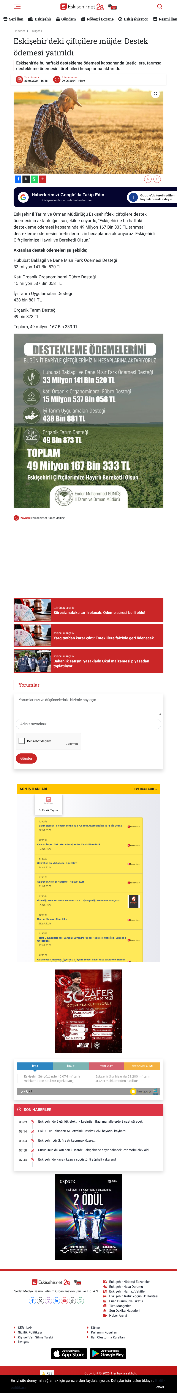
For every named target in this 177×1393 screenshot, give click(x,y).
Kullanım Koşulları (104, 1332)
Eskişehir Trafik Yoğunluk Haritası (133, 1296)
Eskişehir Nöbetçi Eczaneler (129, 1282)
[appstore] (69, 1353)
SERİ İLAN (25, 1328)
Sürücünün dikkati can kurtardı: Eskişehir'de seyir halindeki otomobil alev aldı (93, 1150)
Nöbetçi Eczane (99, 19)
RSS (49, 1373)
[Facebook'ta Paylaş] (18, 179)
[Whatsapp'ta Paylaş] (34, 179)
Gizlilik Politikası (30, 1332)
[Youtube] (64, 1300)
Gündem (68, 19)
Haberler (19, 31)
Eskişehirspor (135, 19)
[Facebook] (32, 1300)
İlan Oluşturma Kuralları (108, 1337)
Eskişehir (42, 19)
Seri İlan (15, 19)
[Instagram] (48, 1300)
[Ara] (159, 6)
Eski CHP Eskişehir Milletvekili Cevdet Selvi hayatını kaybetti (82, 1131)
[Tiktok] (72, 1300)
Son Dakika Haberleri (124, 1311)
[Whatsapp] (80, 1300)
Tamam (159, 1386)
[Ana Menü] (17, 6)
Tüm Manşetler (120, 1306)
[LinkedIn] (56, 1300)
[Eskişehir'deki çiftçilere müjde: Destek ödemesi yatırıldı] (89, 130)
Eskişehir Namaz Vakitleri (128, 1291)
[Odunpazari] (88, 1011)
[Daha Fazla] (42, 179)
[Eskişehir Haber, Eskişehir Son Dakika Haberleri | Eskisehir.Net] (88, 6)
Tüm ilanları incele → (145, 788)
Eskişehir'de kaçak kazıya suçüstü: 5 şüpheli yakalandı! (77, 1159)
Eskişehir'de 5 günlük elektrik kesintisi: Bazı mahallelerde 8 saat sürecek (90, 1121)
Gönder (26, 758)
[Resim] (89, 420)
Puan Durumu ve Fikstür (126, 1301)
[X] (40, 1300)
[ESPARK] (88, 1217)
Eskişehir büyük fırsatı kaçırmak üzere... (67, 1140)
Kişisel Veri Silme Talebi (35, 1337)
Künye (95, 1328)
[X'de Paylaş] (26, 179)
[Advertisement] (92, 558)
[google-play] (108, 1353)
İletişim (23, 1342)
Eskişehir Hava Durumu (126, 1287)
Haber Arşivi (118, 1316)
